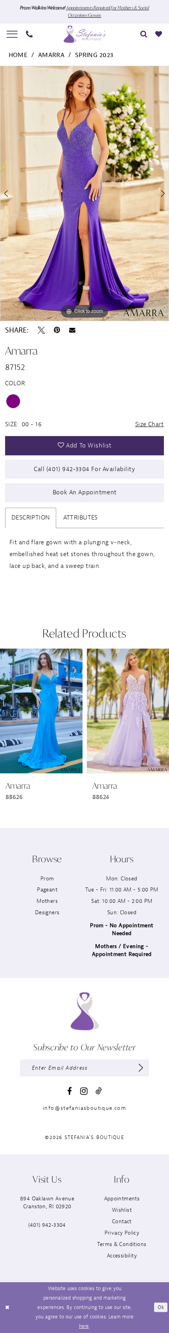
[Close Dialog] (7, 1307)
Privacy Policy (122, 1232)
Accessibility (122, 1255)
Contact (122, 1221)
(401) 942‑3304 (47, 1225)
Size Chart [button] (149, 424)
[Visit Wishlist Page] (158, 34)
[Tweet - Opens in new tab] (41, 330)
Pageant (47, 889)
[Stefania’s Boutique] (84, 34)
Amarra (51, 55)
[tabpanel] (84, 193)
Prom (47, 878)
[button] (12, 34)
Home (18, 55)
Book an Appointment (85, 492)
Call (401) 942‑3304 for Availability (85, 469)
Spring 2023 (94, 55)
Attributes (80, 517)
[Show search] (143, 34)
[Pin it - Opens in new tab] (57, 330)
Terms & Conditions (121, 1244)
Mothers (47, 901)
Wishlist (122, 1210)
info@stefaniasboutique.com (84, 1108)
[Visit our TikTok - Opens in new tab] (99, 1091)
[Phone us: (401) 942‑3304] (29, 34)
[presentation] (41, 711)
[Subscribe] (141, 1067)
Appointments (122, 1198)
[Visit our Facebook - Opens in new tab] (69, 1091)
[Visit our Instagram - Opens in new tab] (84, 1091)
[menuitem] (12, 34)
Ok (161, 1307)
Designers (47, 912)
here (84, 1326)
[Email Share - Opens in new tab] (72, 330)
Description (30, 517)
